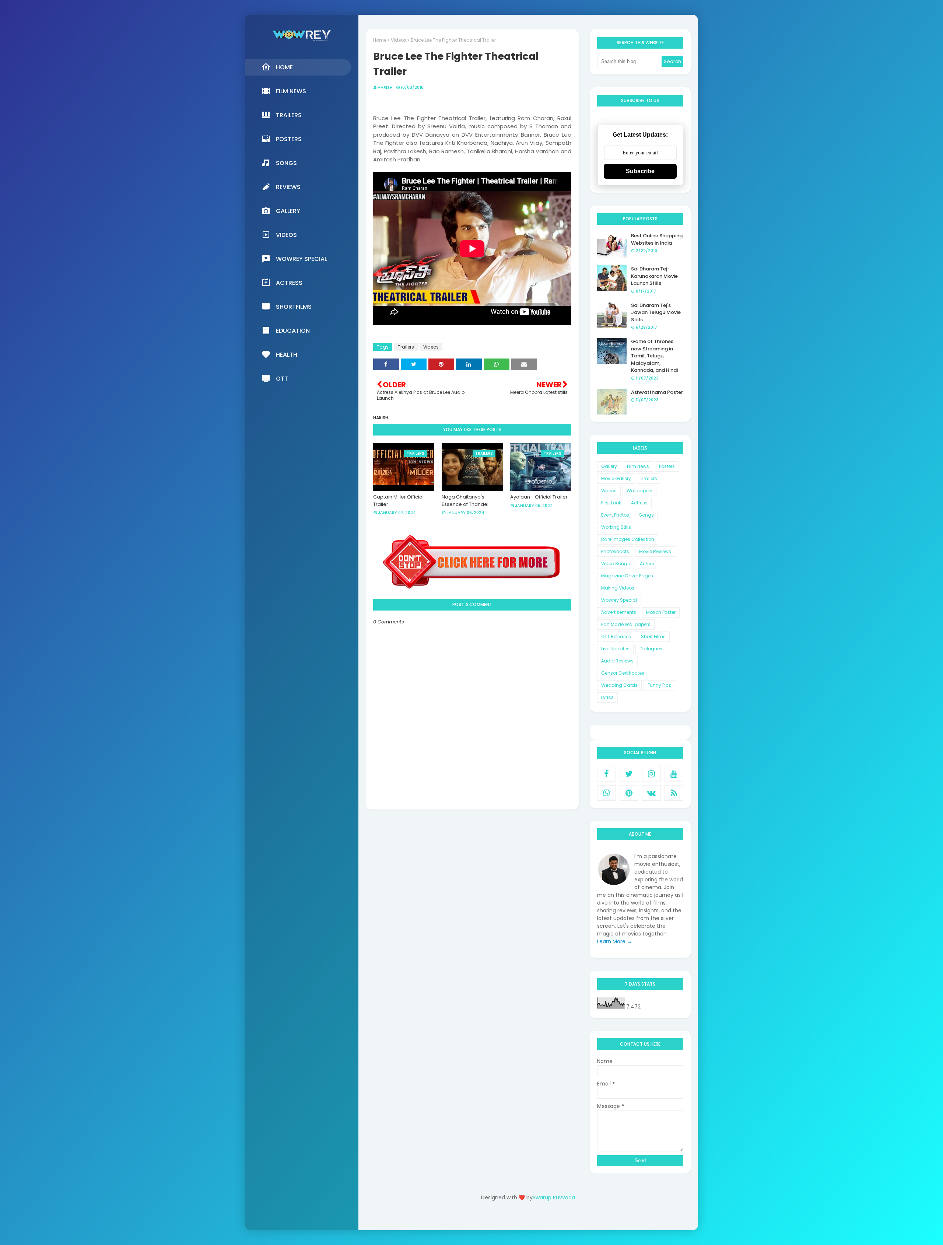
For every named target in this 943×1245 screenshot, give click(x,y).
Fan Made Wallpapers (626, 624)
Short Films (653, 636)
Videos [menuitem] (286, 235)
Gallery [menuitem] (288, 211)
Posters (667, 466)
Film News (638, 466)
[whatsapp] (606, 793)
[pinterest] (629, 793)
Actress (639, 503)
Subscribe (640, 171)
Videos (398, 40)
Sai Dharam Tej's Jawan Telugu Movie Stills (656, 312)
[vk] (651, 793)
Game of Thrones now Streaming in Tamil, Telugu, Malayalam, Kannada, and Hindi (654, 356)
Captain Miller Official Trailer (398, 500)
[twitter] (629, 773)
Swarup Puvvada (554, 1197)
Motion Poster (661, 612)
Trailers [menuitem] (289, 115)
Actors (647, 563)
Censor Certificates (622, 673)
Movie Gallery (616, 478)
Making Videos (617, 588)
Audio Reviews (617, 661)
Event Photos (615, 515)
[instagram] (651, 773)
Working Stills (616, 527)
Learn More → (614, 941)
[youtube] (674, 773)
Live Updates (615, 649)
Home (379, 40)
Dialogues (650, 649)
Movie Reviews (655, 551)
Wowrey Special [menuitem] (301, 259)
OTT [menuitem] (282, 378)
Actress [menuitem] (289, 283)
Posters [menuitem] (289, 139)
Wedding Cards (619, 685)
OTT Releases (616, 636)
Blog (543, 1218)
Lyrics (607, 697)
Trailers (406, 347)
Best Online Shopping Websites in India (657, 239)
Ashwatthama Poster (657, 392)
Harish (385, 87)
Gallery (609, 466)
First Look (611, 503)
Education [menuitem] (293, 330)
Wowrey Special (619, 600)
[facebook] (606, 773)
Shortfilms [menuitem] (294, 306)
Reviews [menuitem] (288, 187)
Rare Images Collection (627, 539)
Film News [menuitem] (291, 91)
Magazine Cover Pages (627, 576)
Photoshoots (615, 551)
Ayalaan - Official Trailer (539, 496)
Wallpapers (639, 490)
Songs (646, 515)
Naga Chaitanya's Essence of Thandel (465, 500)
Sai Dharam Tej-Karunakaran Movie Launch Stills (654, 276)
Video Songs (615, 563)
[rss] (674, 793)
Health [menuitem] (286, 354)
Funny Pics (659, 685)
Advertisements (618, 612)
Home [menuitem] (284, 67)
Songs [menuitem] (286, 163)
